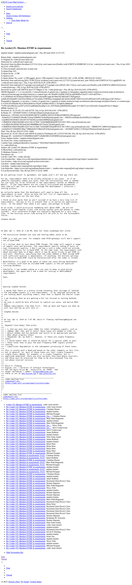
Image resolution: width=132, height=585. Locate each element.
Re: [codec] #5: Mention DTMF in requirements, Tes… (28, 416)
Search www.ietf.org (14, 6)
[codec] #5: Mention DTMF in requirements (24, 404)
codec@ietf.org (12, 381)
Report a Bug (14, 582)
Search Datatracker (14, 9)
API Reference (24, 16)
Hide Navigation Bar (14, 552)
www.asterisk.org (47, 373)
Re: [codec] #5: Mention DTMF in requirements (25, 407)
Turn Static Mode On (20, 20)
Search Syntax (12, 16)
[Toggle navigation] (25, 2)
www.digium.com (29, 373)
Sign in (9, 23)
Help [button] (8, 13)
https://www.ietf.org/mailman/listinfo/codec (27, 383)
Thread (9, 41)
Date (8, 34)
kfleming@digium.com (43, 372)
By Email (25, 582)
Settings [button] (9, 18)
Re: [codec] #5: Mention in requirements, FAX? (25, 455)
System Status (36, 582)
